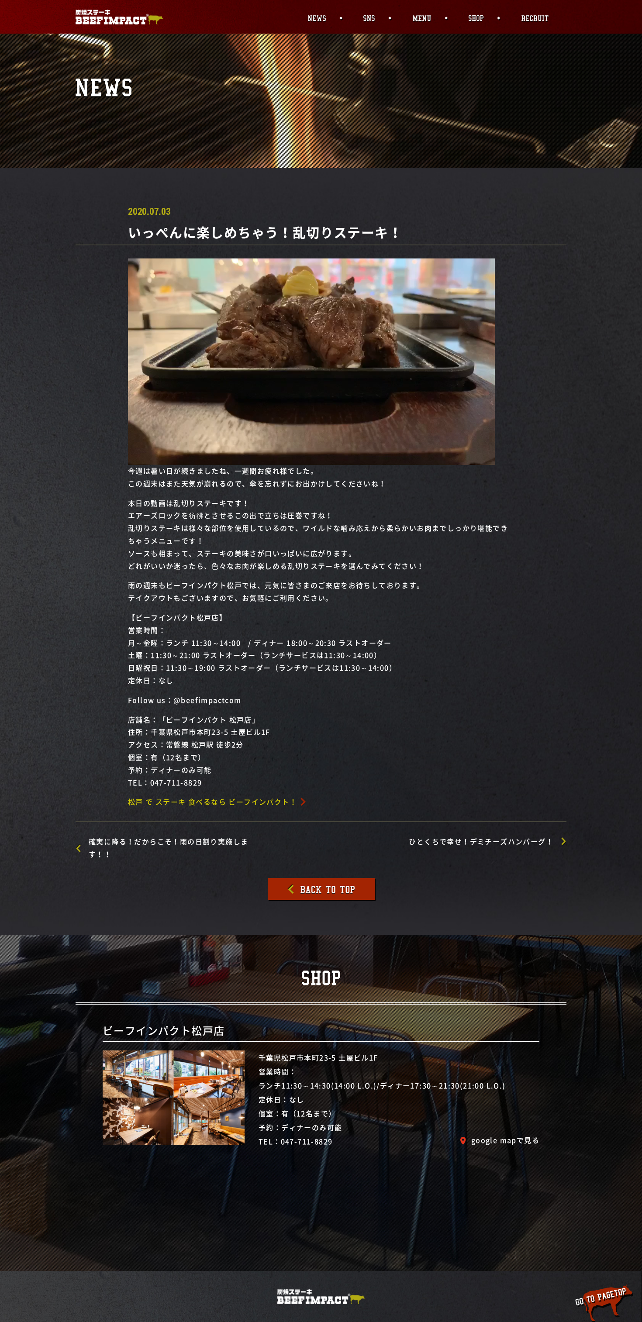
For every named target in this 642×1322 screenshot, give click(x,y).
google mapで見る (505, 1140)
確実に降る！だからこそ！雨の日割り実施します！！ (168, 847)
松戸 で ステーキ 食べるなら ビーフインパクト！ (212, 801)
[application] (311, 361)
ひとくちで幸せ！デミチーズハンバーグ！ (481, 841)
